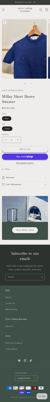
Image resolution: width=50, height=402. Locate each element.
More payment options (25, 163)
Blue (7, 118)
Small (7, 129)
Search (8, 297)
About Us (9, 326)
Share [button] (7, 169)
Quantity (5, 134)
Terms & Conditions (13, 343)
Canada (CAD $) (24, 378)
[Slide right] (31, 84)
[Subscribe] (42, 277)
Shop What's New (25, 230)
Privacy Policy (11, 349)
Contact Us (10, 303)
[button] (3, 10)
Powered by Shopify (33, 397)
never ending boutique (22, 397)
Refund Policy (11, 309)
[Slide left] (19, 84)
